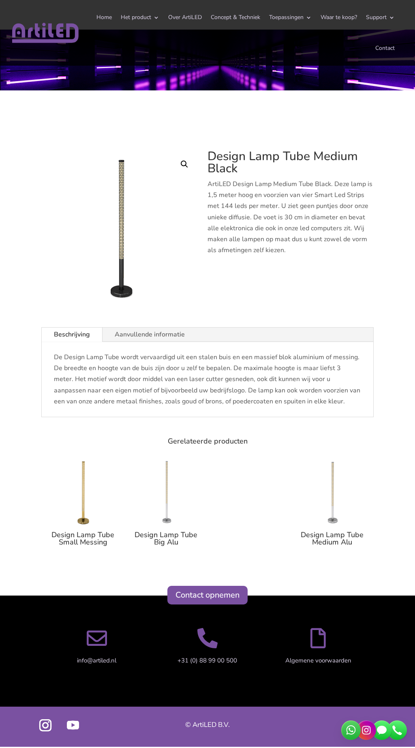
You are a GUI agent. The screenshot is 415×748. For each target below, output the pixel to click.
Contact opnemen (207, 594)
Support (376, 17)
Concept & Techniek (235, 17)
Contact (385, 48)
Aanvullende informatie (150, 334)
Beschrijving (72, 334)
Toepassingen (286, 17)
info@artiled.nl (96, 660)
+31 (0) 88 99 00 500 (207, 660)
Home (104, 17)
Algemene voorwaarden (318, 660)
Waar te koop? (339, 17)
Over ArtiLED (185, 17)
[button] (184, 164)
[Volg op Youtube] (73, 725)
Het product (136, 17)
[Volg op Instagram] (45, 725)
